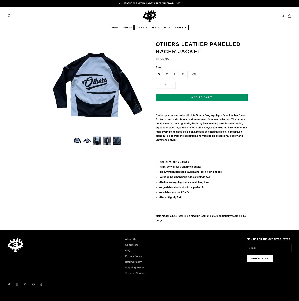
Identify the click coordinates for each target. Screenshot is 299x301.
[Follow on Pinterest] (25, 284)
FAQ (127, 250)
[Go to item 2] (87, 140)
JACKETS (141, 27)
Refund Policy (133, 262)
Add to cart (201, 97)
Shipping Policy (134, 267)
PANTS (156, 27)
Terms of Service (135, 273)
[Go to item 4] (107, 140)
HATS (167, 27)
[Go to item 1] (77, 140)
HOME (115, 27)
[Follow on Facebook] (9, 284)
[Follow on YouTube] (33, 284)
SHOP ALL (181, 27)
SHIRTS (127, 27)
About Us (130, 239)
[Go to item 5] (117, 140)
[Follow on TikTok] (41, 284)
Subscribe (260, 258)
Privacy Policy (133, 256)
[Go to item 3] (97, 140)
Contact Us (131, 244)
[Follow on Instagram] (17, 284)
